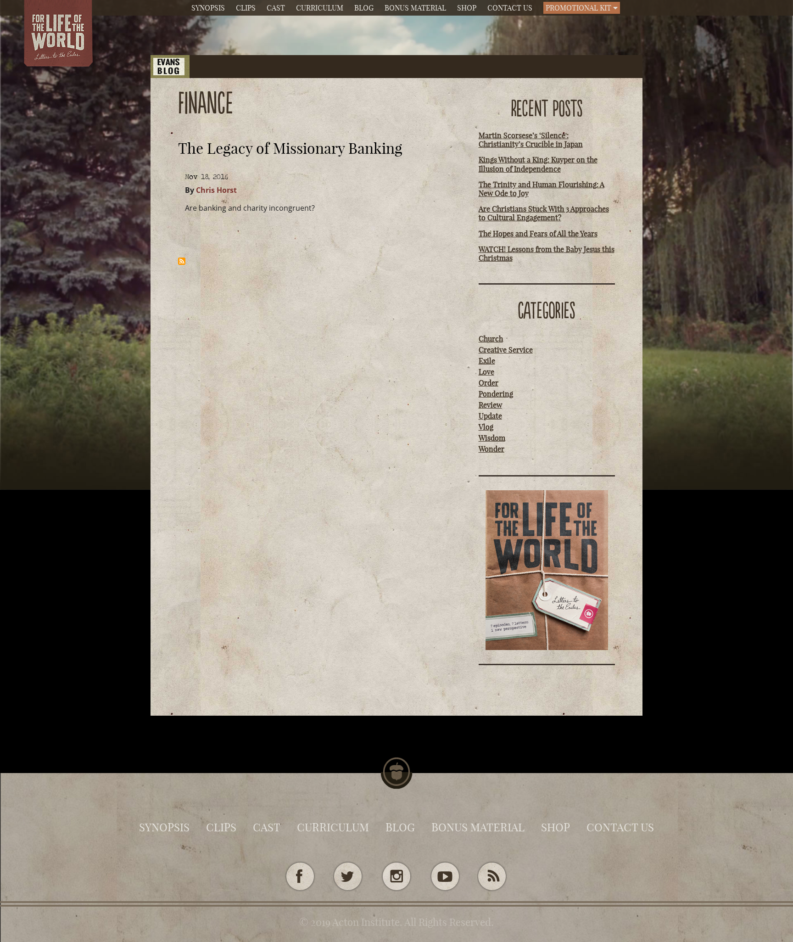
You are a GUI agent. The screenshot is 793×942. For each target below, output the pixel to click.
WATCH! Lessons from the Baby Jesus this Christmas (546, 254)
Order (488, 382)
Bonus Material (415, 7)
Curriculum (319, 7)
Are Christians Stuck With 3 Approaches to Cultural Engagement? (544, 213)
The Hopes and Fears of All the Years (538, 233)
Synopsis (208, 7)
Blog (364, 7)
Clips (246, 7)
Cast (276, 7)
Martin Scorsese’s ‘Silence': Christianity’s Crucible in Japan (531, 140)
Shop (466, 7)
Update (490, 416)
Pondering (496, 393)
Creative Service (506, 349)
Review (490, 404)
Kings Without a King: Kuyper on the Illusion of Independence (538, 164)
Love (486, 371)
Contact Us (509, 7)
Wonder (491, 449)
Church (491, 338)
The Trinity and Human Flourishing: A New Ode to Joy (541, 189)
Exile (487, 360)
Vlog (486, 427)
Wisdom (492, 438)
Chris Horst (216, 190)
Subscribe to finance (181, 261)
